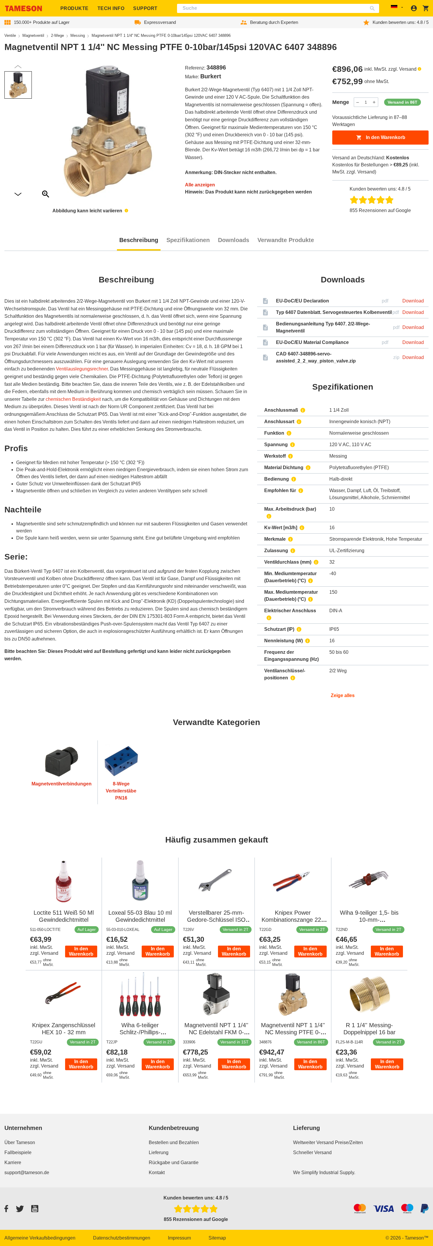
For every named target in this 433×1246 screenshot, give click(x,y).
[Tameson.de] (23, 8)
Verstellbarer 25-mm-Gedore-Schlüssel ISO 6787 (216, 919)
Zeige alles (343, 695)
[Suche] (373, 8)
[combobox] (278, 8)
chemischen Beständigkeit (73, 399)
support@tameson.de (26, 1172)
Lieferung (158, 1152)
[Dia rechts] (18, 66)
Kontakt (157, 1172)
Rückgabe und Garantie (174, 1162)
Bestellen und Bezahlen (174, 1142)
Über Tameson (19, 1142)
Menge (340, 102)
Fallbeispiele (18, 1152)
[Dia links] (18, 194)
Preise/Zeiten (349, 1142)
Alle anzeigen (200, 184)
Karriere (12, 1162)
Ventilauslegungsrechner (82, 368)
